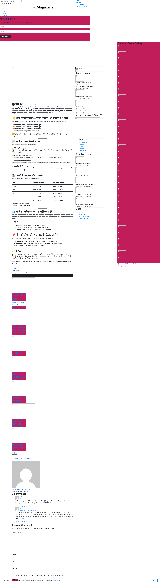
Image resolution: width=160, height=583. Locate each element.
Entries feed (82, 214)
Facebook (16, 273)
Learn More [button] (57, 580)
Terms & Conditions (82, 6)
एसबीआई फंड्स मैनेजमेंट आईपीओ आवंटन (18, 307)
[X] (5, 39)
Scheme (5, 16)
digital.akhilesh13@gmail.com (36, 107)
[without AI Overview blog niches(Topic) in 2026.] (122, 160)
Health (81, 146)
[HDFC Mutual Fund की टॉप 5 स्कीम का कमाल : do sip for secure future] (122, 54)
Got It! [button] (154, 580)
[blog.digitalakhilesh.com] (42, 7)
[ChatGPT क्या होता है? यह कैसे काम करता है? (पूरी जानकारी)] (122, 91)
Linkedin (25, 273)
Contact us (79, 2)
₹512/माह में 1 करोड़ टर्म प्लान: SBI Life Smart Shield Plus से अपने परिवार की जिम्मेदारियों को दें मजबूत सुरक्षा (18, 447)
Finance (5, 14)
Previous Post (17, 458)
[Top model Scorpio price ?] (122, 247)
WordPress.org (83, 218)
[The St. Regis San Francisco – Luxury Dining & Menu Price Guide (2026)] (122, 172)
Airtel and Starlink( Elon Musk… (85, 184)
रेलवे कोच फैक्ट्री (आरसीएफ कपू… (84, 82)
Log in (81, 212)
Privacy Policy (80, 4)
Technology (6, 20)
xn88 (21, 497)
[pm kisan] (122, 135)
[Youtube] (6, 39)
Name (14, 554)
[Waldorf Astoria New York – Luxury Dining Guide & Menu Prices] (122, 97)
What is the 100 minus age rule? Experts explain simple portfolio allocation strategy (18, 423)
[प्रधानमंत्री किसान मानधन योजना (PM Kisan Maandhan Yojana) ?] (122, 129)
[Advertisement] (58, 54)
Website (14, 568)
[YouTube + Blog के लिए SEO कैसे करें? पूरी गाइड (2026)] (122, 253)
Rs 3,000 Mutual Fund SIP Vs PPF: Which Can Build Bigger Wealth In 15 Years (19, 399)
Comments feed (84, 216)
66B (21, 508)
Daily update (7, 18)
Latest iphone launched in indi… (85, 174)
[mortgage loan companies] (122, 197)
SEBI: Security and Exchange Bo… (86, 204)
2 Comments (51, 107)
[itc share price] (122, 203)
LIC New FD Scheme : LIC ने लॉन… (86, 194)
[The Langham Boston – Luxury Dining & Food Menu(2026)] (122, 66)
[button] (88, 16)
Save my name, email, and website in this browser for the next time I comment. (39, 575)
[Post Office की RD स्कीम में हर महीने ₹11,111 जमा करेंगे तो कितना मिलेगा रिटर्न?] (122, 154)
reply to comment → (22, 506)
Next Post (27, 458)
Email (14, 561)
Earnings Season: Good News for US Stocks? (18, 353)
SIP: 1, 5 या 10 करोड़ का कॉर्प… (84, 107)
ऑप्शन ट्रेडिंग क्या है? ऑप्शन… (83, 164)
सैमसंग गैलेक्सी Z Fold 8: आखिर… (84, 97)
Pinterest (31, 273)
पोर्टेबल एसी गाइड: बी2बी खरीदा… (84, 111)
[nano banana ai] (122, 85)
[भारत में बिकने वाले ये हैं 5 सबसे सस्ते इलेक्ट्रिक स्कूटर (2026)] (122, 185)
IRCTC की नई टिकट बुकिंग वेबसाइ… (85, 86)
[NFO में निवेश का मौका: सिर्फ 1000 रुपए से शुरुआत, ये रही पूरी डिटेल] (122, 260)
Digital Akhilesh (131, 264)
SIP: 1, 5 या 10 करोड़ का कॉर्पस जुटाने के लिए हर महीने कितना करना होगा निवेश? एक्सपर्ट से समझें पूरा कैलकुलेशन (19, 297)
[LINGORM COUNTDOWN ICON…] (122, 210)
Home (4, 12)
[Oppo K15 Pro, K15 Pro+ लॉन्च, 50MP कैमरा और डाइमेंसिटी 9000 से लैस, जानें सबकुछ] (122, 48)
